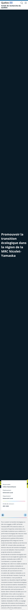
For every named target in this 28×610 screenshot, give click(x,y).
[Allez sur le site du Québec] (6, 3)
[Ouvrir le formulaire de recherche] (22, 3)
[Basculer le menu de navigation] (25, 3)
